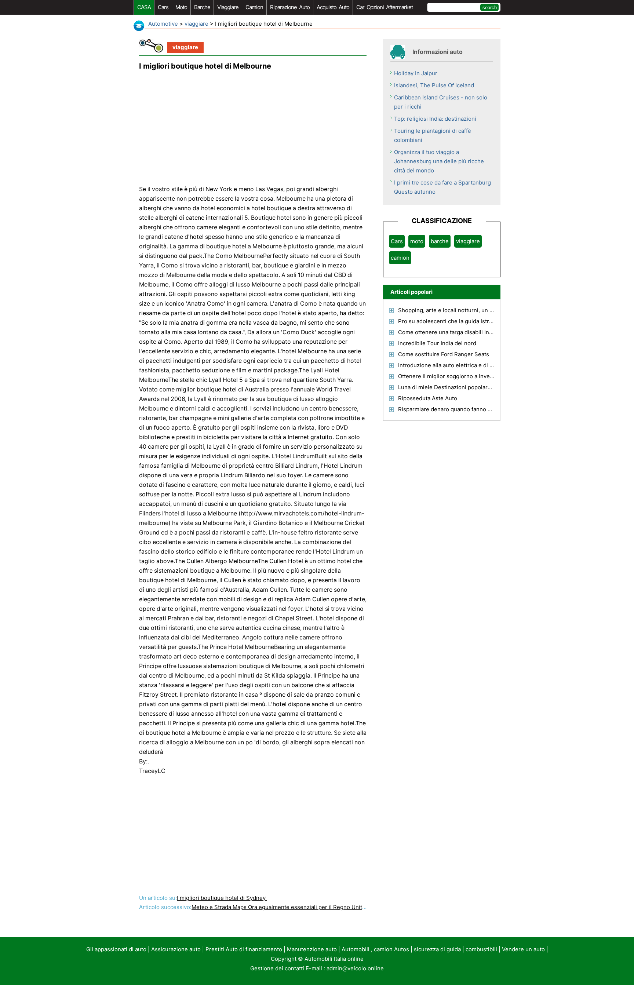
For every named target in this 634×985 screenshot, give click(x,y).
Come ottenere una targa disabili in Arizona (454, 332)
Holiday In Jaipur (415, 73)
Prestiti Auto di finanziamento (243, 949)
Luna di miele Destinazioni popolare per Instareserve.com (473, 387)
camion (254, 7)
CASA (144, 7)
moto (181, 7)
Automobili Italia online (334, 958)
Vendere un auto (523, 949)
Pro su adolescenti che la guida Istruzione (452, 321)
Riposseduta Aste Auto (427, 398)
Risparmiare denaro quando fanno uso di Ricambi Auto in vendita (482, 409)
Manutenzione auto (312, 949)
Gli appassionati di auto (116, 949)
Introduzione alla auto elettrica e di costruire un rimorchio (472, 365)
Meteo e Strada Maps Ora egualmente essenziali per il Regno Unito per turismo (295, 907)
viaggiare (227, 7)
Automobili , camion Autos (375, 949)
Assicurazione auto (176, 949)
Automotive (163, 23)
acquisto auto (333, 7)
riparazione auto (290, 7)
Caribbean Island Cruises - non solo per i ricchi (440, 102)
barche (202, 7)
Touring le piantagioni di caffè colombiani (432, 135)
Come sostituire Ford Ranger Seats (443, 354)
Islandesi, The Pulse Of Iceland (434, 85)
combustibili (481, 949)
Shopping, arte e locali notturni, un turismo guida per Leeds (475, 310)
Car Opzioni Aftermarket (384, 7)
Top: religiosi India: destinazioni (435, 118)
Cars (163, 7)
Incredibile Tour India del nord (437, 343)
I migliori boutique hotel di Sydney (222, 897)
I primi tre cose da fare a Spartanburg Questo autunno (442, 187)
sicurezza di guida (437, 949)
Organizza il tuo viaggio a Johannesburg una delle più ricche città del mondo (439, 161)
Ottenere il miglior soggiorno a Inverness (451, 376)
